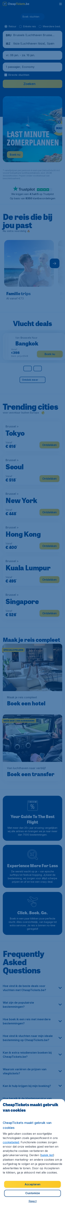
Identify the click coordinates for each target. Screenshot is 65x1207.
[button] (33, 1201)
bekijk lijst (47, 1155)
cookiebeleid (11, 1142)
